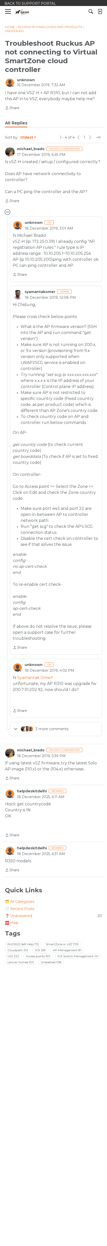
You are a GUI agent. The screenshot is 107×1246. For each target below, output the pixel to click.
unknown (26, 80)
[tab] (16, 123)
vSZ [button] (13, 956)
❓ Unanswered (53, 916)
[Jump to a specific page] (98, 137)
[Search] (90, 11)
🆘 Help (11, 923)
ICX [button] (40, 950)
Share (12, 108)
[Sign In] (99, 11)
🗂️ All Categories (19, 901)
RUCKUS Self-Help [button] (23, 944)
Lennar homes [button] (20, 962)
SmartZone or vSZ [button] (62, 944)
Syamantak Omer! (35, 677)
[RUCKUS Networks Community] (22, 11)
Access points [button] (38, 956)
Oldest (27, 137)
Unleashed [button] (51, 962)
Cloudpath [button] (17, 950)
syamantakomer (40, 292)
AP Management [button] (67, 950)
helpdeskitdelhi (32, 791)
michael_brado (31, 149)
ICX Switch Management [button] (77, 956)
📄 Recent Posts (19, 909)
